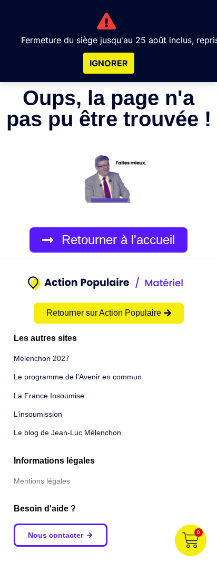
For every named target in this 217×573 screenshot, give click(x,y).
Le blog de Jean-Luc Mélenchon (67, 432)
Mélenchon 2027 (42, 358)
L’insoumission (38, 414)
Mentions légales (42, 481)
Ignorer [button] (109, 63)
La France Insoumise (49, 395)
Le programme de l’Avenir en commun (78, 377)
